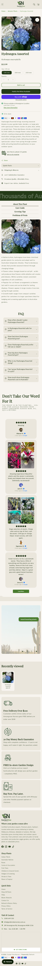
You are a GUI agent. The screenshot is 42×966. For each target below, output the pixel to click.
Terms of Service (6, 909)
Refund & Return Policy (9, 903)
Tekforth (31, 954)
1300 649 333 (9, 918)
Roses (3, 862)
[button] (2, 4)
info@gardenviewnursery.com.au (14, 922)
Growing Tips (20, 211)
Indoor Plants (5, 857)
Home (3, 11)
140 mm (7, 72)
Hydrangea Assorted (26, 11)
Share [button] (6, 160)
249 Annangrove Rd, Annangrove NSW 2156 (18, 925)
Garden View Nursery (13, 954)
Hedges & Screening (8, 874)
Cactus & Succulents (8, 865)
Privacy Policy (5, 906)
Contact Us (5, 900)
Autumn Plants (12, 11)
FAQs (3, 895)
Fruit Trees (4, 868)
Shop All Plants (6, 892)
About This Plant (20, 204)
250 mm (30, 73)
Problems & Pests (20, 215)
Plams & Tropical (6, 879)
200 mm (19, 73)
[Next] (34, 651)
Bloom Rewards (6, 897)
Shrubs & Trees (6, 876)
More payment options (21, 99)
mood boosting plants (29, 619)
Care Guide (20, 208)
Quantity (4, 76)
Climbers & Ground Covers (10, 871)
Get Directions (21, 949)
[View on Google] (21, 430)
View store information (10, 107)
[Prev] (24, 651)
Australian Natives (7, 860)
